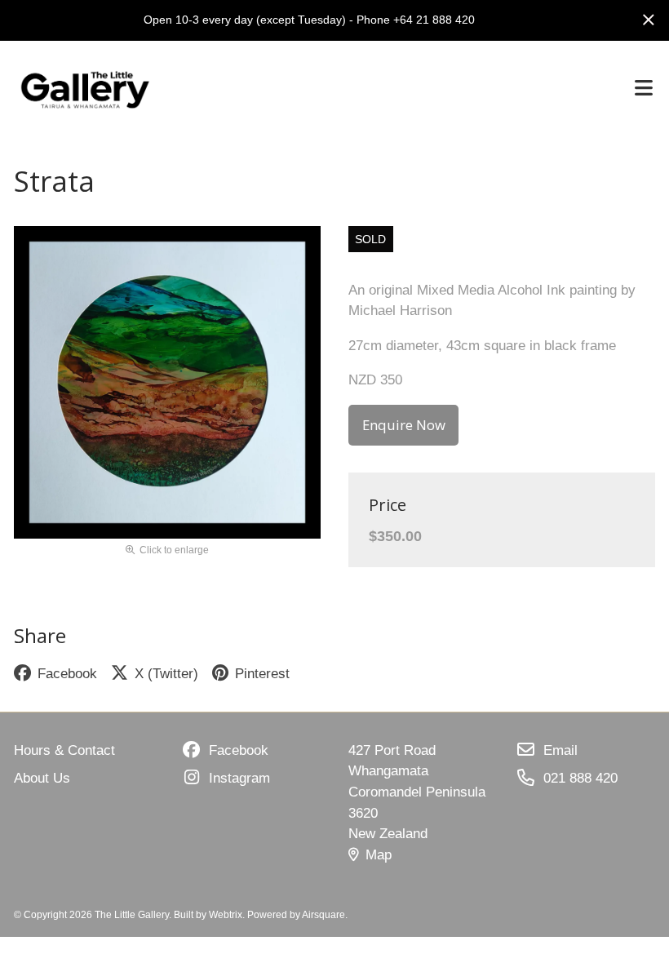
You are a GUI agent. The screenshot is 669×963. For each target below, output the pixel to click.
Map (379, 855)
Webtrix (225, 914)
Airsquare (323, 914)
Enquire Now (403, 424)
